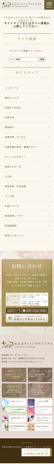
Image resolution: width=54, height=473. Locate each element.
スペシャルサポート (15, 157)
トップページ (12, 88)
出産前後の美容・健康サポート (21, 147)
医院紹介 (9, 127)
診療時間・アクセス (15, 137)
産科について (12, 98)
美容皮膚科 (11, 225)
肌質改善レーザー (14, 216)
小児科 (8, 176)
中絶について (12, 206)
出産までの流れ (13, 107)
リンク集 (9, 196)
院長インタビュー (14, 235)
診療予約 (9, 117)
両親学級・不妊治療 (15, 186)
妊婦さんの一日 (13, 166)
